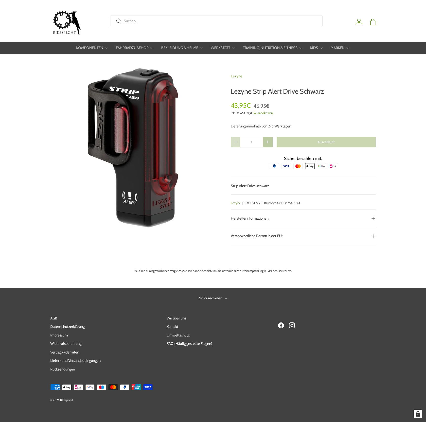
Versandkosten (263, 113)
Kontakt (172, 326)
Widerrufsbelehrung (65, 343)
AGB (53, 318)
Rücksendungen (62, 369)
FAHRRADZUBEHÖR (132, 48)
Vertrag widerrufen (64, 352)
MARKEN (338, 48)
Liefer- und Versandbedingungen (75, 360)
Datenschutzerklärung (67, 326)
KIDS (314, 48)
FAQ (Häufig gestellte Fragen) (189, 343)
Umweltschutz (178, 335)
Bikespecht (66, 400)
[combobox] (216, 21)
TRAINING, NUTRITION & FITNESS (270, 48)
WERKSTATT (220, 48)
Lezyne (236, 76)
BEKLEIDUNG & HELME (179, 48)
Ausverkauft (326, 142)
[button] (372, 22)
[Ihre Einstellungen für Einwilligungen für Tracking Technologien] (418, 414)
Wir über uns (176, 318)
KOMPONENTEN (89, 48)
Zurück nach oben (210, 298)
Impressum (59, 335)
